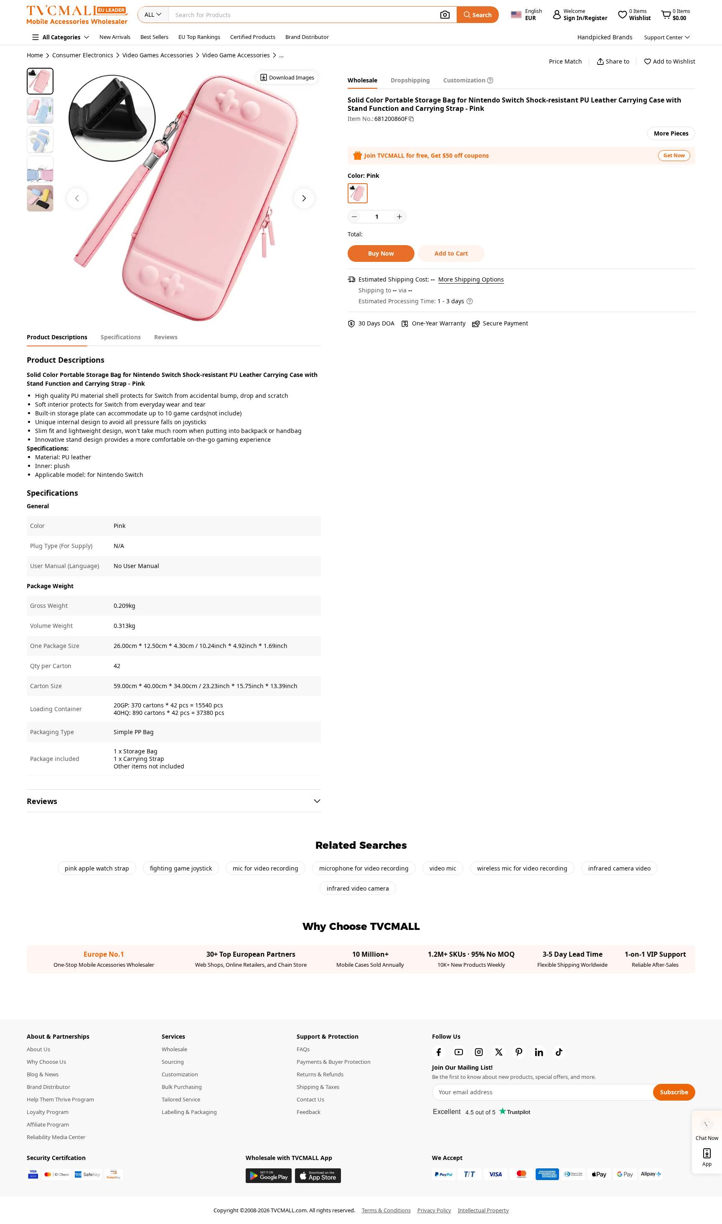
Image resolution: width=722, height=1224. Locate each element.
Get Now (674, 155)
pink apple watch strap (97, 868)
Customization (180, 1074)
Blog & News (42, 1074)
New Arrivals (114, 37)
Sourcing (173, 1061)
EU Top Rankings (199, 37)
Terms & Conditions (386, 1210)
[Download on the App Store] (318, 1175)
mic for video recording (265, 868)
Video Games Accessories (157, 55)
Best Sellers (154, 37)
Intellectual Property (483, 1210)
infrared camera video (619, 868)
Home (35, 55)
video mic (443, 868)
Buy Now (381, 253)
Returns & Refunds (320, 1074)
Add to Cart (451, 253)
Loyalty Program (48, 1112)
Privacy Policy (434, 1210)
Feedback (308, 1112)
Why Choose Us (46, 1061)
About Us (38, 1049)
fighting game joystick (181, 868)
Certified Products (252, 37)
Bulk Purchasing (182, 1087)
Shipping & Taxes (318, 1087)
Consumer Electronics (82, 55)
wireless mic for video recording (522, 868)
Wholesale (174, 1049)
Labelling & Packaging (189, 1112)
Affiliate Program (48, 1124)
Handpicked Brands (605, 37)
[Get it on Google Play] (269, 1175)
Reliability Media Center (56, 1137)
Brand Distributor (307, 37)
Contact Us (310, 1099)
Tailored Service (181, 1099)
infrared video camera (358, 888)
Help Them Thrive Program (60, 1099)
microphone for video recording (364, 868)
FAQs (303, 1049)
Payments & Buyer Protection (334, 1061)
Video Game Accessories (236, 55)
